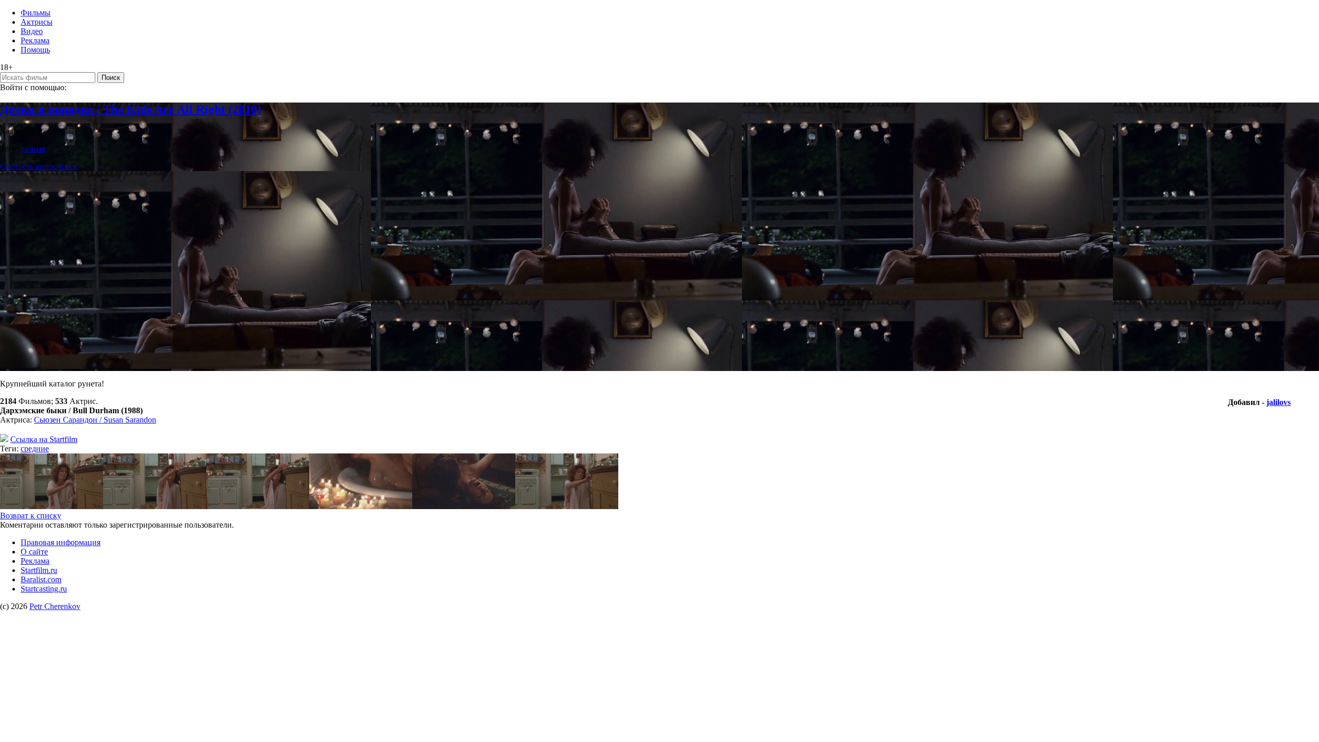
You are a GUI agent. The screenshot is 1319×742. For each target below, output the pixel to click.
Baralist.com (41, 579)
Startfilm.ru (39, 570)
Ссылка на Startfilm (43, 439)
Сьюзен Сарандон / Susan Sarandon (95, 419)
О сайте (34, 551)
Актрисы (37, 22)
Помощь (35, 49)
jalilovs (1278, 402)
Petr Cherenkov (54, 606)
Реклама (35, 40)
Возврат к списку (30, 515)
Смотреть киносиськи (38, 166)
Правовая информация (60, 542)
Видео (32, 31)
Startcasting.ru (44, 588)
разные (33, 148)
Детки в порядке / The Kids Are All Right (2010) (130, 109)
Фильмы (35, 12)
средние (35, 448)
